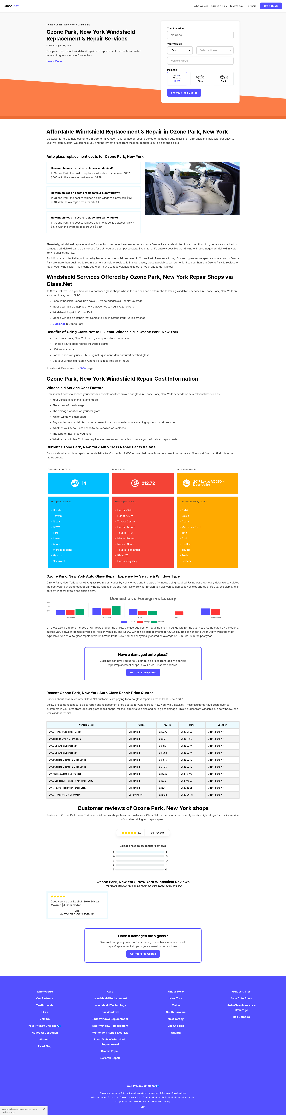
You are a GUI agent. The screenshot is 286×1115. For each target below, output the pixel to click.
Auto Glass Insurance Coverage (241, 1008)
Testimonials (237, 5)
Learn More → (55, 61)
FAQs (83, 368)
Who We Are (201, 5)
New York (69, 24)
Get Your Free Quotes (143, 672)
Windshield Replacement (110, 998)
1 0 (140, 869)
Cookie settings (8, 1112)
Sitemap (44, 1039)
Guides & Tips (219, 5)
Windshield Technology (110, 1005)
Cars (110, 991)
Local (59, 24)
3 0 (140, 860)
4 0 (140, 856)
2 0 (140, 865)
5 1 (140, 851)
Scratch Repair (110, 1057)
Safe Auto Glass (241, 998)
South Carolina (176, 1012)
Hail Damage (241, 1016)
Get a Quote (271, 5)
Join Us (45, 1018)
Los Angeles (176, 1025)
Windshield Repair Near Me (110, 1032)
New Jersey (176, 1018)
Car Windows (110, 1012)
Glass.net (58, 323)
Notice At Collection (45, 1032)
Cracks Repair (110, 1051)
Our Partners (44, 998)
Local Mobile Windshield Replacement (110, 1042)
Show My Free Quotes (184, 92)
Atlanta (176, 1032)
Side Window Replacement (110, 1018)
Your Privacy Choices (42, 1025)
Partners (251, 5)
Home (49, 24)
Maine (176, 1005)
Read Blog (44, 1046)
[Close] (43, 1108)
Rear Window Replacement (110, 1025)
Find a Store (176, 991)
